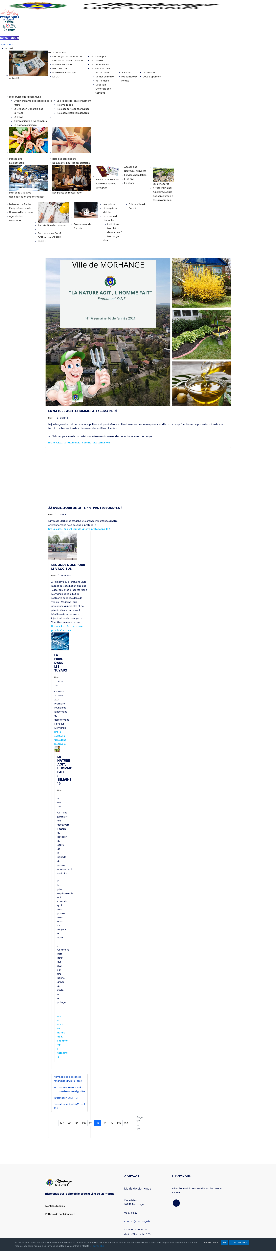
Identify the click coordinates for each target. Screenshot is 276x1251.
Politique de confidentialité (60, 1214)
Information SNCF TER (66, 1098)
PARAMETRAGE (210, 1242)
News (50, 418)
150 (84, 1123)
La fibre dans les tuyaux (60, 663)
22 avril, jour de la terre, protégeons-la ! (85, 508)
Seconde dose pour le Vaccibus (68, 567)
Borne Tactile (9, 38)
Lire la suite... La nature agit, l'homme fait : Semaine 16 (79, 442)
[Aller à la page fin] (135, 1121)
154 (112, 1123)
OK (224, 1242)
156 (126, 1123)
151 (90, 1123)
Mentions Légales (55, 1206)
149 (76, 1123)
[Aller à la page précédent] (57, 1121)
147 (62, 1123)
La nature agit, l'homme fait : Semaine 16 (82, 411)
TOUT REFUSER (239, 1242)
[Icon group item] (176, 1203)
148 (69, 1123)
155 (119, 1123)
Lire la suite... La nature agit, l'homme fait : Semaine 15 (62, 1037)
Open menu (6, 44)
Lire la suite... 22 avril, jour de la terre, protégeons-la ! (79, 529)
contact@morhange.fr (137, 1221)
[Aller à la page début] (53, 1121)
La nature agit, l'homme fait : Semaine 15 (64, 770)
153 (104, 1123)
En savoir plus (97, 1246)
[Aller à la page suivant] (131, 1121)
